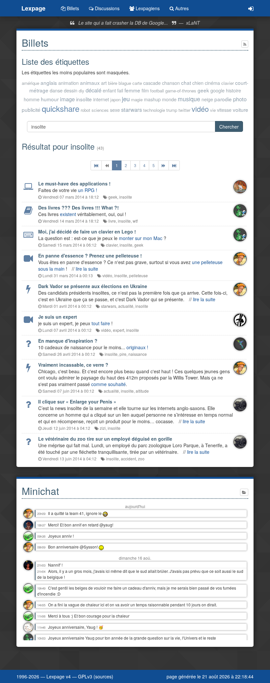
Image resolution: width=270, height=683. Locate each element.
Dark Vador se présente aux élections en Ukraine (92, 286)
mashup (152, 99)
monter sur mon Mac (140, 238)
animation (68, 82)
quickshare (60, 108)
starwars (131, 109)
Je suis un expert (57, 316)
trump (171, 110)
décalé (93, 90)
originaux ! (137, 347)
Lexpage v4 (58, 676)
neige (207, 99)
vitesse (224, 109)
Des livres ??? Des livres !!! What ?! (78, 207)
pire (123, 354)
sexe (115, 109)
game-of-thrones (180, 90)
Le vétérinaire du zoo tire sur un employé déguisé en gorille (105, 438)
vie (213, 110)
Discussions (107, 8)
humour (50, 99)
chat (186, 82)
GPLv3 (85, 676)
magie (137, 99)
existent (68, 214)
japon (115, 99)
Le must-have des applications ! (74, 183)
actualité (125, 306)
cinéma (212, 82)
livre (112, 221)
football (157, 90)
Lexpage (33, 8)
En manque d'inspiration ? (67, 340)
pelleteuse (138, 275)
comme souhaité (108, 384)
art (104, 82)
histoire (233, 90)
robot (85, 110)
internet (101, 99)
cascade (152, 82)
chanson (171, 82)
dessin (70, 90)
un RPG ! (87, 190)
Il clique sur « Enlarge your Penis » (77, 401)
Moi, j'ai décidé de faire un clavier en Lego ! (87, 231)
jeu (126, 98)
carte (137, 83)
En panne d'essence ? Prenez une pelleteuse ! (90, 255)
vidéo (200, 109)
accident (128, 458)
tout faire (101, 323)
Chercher (229, 126)
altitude (142, 391)
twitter (184, 110)
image (67, 99)
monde (169, 99)
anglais (48, 82)
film (145, 90)
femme (132, 90)
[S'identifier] (250, 8)
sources (103, 676)
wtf (135, 221)
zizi (103, 428)
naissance (137, 354)
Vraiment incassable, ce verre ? (73, 364)
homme (32, 99)
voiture (240, 109)
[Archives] (244, 492)
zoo (141, 458)
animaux (90, 82)
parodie (223, 99)
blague (125, 83)
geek (203, 90)
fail (120, 90)
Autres (181, 8)
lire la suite (87, 268)
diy (81, 90)
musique (189, 99)
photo (240, 99)
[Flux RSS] (244, 44)
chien (197, 82)
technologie (154, 110)
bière (112, 83)
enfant (109, 90)
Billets (72, 8)
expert (118, 330)
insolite (84, 99)
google (217, 90)
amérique (30, 83)
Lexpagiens (147, 8)
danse (56, 90)
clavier (227, 83)
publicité (31, 109)
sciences (100, 110)
